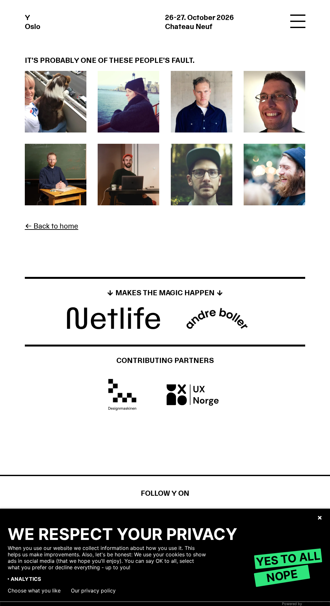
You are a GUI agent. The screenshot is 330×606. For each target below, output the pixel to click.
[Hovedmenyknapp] (298, 22)
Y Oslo (32, 22)
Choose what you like (34, 590)
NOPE (282, 575)
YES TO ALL (288, 558)
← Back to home (51, 226)
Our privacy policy (93, 590)
